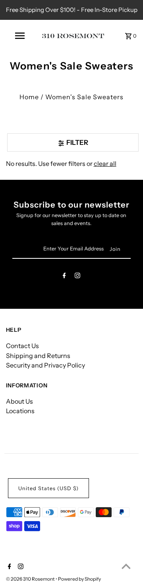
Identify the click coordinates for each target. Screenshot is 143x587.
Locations (20, 411)
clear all (105, 163)
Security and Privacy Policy (45, 365)
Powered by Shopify (79, 579)
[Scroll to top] (126, 566)
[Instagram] (77, 277)
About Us (19, 401)
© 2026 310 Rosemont (31, 579)
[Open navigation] (19, 36)
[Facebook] (64, 277)
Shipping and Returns (38, 356)
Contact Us (22, 346)
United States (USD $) (48, 488)
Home (29, 97)
